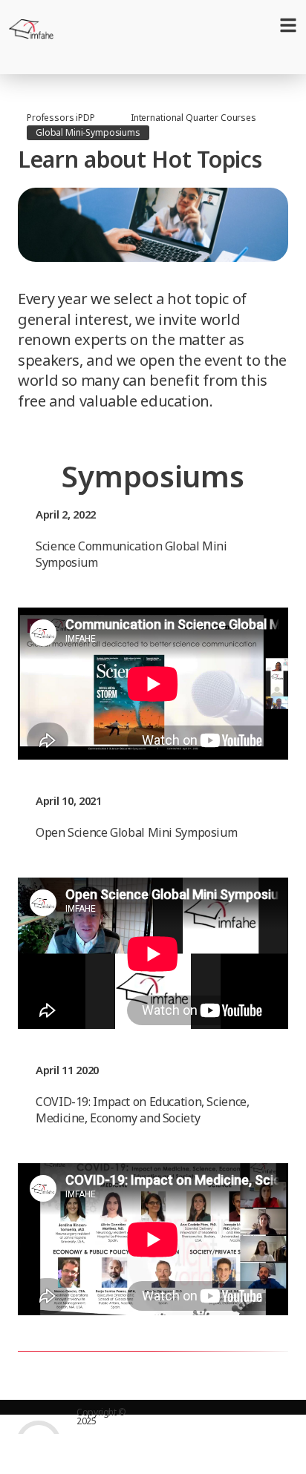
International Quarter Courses (193, 117)
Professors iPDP (61, 117)
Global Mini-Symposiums (88, 132)
